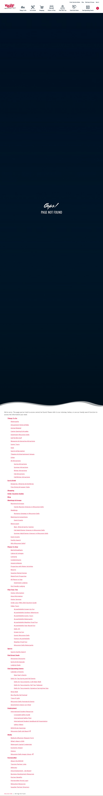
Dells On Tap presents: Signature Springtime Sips (31, 688)
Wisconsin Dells (8, 793)
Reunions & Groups (17, 503)
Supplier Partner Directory (20, 787)
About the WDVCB (17, 761)
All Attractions (16, 461)
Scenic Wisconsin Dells (21, 635)
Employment (12, 708)
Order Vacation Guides (75, 2)
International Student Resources (22, 711)
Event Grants (18, 520)
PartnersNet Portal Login (19, 781)
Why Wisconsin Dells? (18, 543)
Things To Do (23, 10)
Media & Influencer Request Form (22, 738)
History (13, 751)
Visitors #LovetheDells (22, 639)
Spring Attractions (20, 464)
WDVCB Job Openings (18, 728)
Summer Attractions (21, 467)
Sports (97, 2)
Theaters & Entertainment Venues (22, 454)
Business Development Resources (22, 774)
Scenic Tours (15, 444)
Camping (14, 557)
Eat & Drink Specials (18, 662)
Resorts (13, 570)
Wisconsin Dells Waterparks (23, 645)
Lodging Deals (16, 665)
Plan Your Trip (62, 10)
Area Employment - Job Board (21, 771)
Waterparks (15, 421)
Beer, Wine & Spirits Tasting (24, 527)
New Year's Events (20, 675)
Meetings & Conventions (19, 517)
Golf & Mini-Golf (16, 438)
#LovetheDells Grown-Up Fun (24, 609)
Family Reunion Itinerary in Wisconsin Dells (29, 507)
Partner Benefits (16, 777)
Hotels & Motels (16, 563)
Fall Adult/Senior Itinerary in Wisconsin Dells (29, 530)
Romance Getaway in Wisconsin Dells (27, 513)
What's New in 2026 (17, 741)
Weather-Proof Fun (20, 642)
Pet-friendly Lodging (18, 586)
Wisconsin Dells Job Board (20, 731)
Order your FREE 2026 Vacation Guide (24, 603)
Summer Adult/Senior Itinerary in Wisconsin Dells (31, 533)
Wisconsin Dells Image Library (21, 754)
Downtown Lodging (20, 583)
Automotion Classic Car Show (21, 705)
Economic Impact (17, 748)
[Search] (97, 8)
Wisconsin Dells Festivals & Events (22, 701)
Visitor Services (16, 599)
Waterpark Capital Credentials (21, 744)
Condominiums (16, 560)
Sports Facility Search (18, 652)
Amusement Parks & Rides (20, 425)
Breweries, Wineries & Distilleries (22, 484)
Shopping (41, 10)
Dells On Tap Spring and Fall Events (23, 678)
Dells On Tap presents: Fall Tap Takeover (28, 685)
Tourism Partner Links (18, 764)
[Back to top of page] (99, 792)
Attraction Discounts (18, 658)
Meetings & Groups (89, 2)
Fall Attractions (19, 474)
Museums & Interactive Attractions (23, 441)
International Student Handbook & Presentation (30, 721)
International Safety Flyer (23, 718)
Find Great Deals (74, 10)
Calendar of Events (17, 672)
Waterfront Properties (18, 576)
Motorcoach (15, 524)
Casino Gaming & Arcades (19, 431)
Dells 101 (17, 629)
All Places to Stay (16, 579)
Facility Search (16, 540)
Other (13, 457)
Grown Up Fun (19, 632)
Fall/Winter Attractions (22, 477)
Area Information (17, 596)
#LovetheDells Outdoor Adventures (26, 612)
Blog (83, 2)
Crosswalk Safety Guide (22, 715)
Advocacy (14, 767)
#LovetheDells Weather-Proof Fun (26, 622)
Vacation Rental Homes (19, 573)
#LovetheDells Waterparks (23, 619)
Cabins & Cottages (17, 553)
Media (9, 735)
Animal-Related (16, 428)
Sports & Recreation (18, 451)
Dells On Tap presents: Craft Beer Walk (27, 682)
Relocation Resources (18, 784)
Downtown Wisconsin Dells (20, 435)
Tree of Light (15, 698)
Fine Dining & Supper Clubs (20, 487)
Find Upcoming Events (88, 10)
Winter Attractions (20, 470)
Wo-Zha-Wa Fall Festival (19, 695)
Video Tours (15, 606)
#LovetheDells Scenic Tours (23, 616)
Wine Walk (14, 692)
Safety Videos (18, 724)
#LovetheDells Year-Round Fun (24, 625)
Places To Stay (51, 10)
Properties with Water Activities (22, 566)
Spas (12, 448)
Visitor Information (17, 593)
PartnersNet (12, 758)
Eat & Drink (33, 10)
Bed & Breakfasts (17, 550)
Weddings (14, 510)
